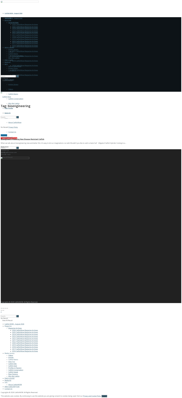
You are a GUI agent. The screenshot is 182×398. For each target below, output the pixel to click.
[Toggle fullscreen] (5, 308)
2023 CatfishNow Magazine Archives (25, 31)
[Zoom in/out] (7, 308)
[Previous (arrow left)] (1, 310)
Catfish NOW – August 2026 (13, 13)
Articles (11, 357)
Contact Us (12, 70)
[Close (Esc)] (1, 308)
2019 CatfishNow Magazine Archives (25, 61)
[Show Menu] (1, 87)
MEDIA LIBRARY (9, 47)
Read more (4, 147)
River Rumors (13, 374)
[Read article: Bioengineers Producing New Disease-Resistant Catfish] (91, 122)
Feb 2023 (4, 135)
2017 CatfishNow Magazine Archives (25, 70)
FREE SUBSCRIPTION (12, 387)
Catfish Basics (13, 94)
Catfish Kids (12, 364)
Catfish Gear (12, 366)
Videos (10, 89)
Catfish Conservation (15, 99)
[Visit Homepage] (6, 97)
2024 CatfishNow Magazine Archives (25, 29)
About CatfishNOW (15, 385)
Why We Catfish (13, 103)
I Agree (104, 396)
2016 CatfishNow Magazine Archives (25, 75)
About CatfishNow (14, 66)
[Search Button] (17, 148)
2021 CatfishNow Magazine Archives (25, 51)
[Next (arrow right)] (3, 310)
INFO (6, 64)
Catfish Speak (13, 372)
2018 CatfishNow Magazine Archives (25, 65)
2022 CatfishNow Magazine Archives (25, 46)
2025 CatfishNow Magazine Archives (25, 27)
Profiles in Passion (14, 368)
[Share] (3, 308)
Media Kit (8, 62)
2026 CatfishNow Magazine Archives (25, 24)
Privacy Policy (13, 68)
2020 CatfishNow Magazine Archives (25, 56)
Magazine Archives (15, 328)
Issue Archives (13, 22)
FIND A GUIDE (9, 108)
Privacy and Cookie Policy (92, 396)
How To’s (11, 362)
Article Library (13, 84)
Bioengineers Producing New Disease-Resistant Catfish (22, 139)
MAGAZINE (8, 20)
